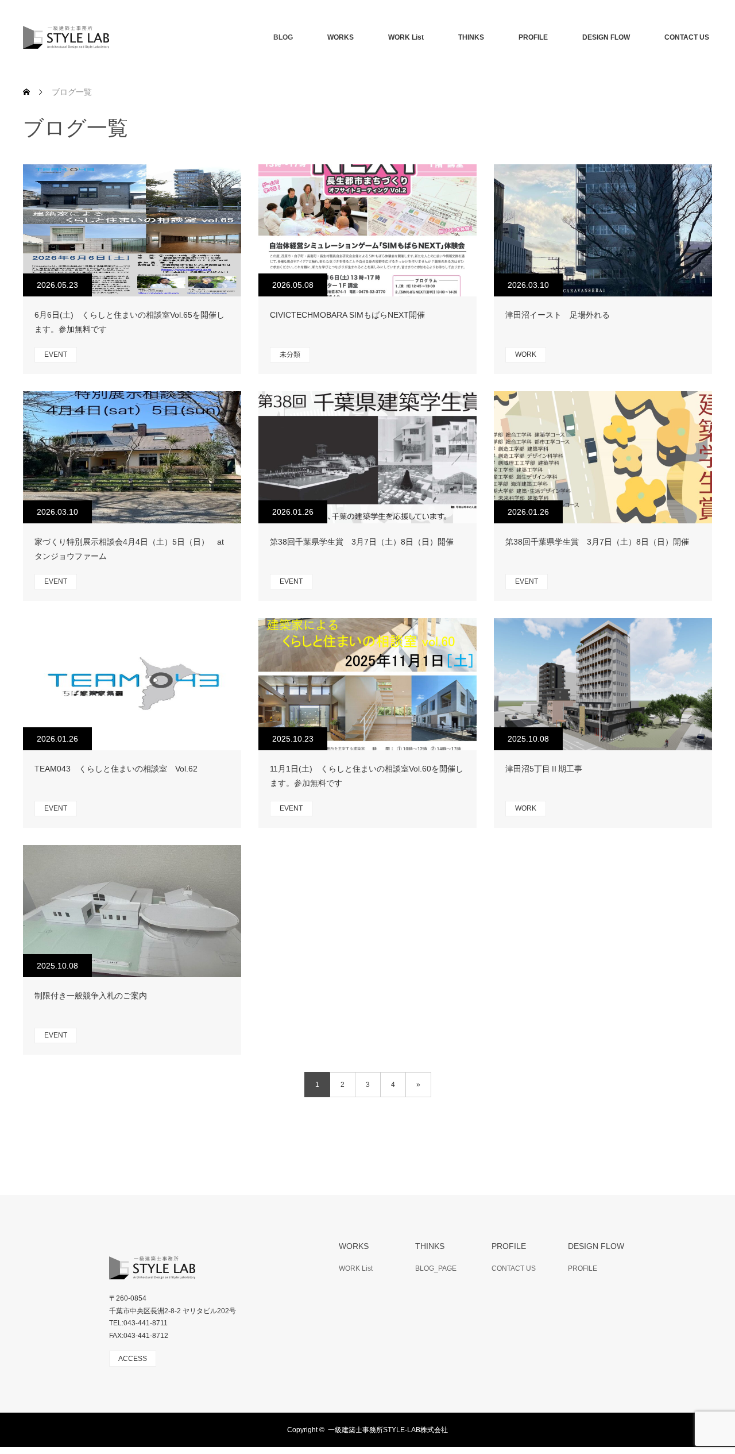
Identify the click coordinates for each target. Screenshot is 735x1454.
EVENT (55, 354)
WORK (525, 354)
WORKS (340, 37)
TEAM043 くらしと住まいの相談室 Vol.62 (116, 768)
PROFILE (533, 37)
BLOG (283, 37)
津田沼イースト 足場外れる (557, 314)
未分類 (290, 354)
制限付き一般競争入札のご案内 (90, 995)
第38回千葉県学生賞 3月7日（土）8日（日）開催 (366, 541)
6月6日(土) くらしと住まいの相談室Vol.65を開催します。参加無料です (129, 322)
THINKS (471, 37)
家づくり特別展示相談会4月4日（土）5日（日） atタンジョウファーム (129, 549)
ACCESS (132, 1359)
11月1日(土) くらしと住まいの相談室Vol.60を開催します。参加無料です (366, 776)
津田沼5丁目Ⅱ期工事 (543, 768)
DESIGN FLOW (606, 37)
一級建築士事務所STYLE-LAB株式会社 (388, 1430)
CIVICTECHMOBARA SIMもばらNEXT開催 (347, 314)
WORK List (406, 37)
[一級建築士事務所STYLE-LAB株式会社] (109, 37)
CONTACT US (686, 37)
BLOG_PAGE (436, 1268)
